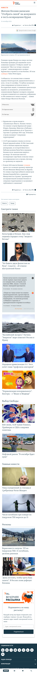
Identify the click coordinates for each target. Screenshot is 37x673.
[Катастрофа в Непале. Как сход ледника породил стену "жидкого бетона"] (18, 222)
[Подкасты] (32, 650)
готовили (26, 165)
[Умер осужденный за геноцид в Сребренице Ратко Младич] (18, 476)
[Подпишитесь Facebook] (7, 650)
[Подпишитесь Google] (2, 650)
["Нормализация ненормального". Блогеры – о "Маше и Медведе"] (18, 380)
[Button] (16, 25)
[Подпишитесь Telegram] (19, 650)
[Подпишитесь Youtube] (15, 650)
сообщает (4, 74)
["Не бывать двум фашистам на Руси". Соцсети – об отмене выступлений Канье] (18, 252)
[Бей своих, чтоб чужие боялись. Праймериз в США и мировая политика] (18, 413)
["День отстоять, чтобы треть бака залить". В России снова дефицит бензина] (18, 566)
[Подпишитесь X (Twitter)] (11, 650)
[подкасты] (14, 671)
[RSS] (27, 650)
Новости (4, 8)
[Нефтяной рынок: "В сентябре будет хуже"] (18, 443)
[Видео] (23, 671)
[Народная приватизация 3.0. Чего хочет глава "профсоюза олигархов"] (18, 353)
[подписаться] (2, 654)
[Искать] (31, 671)
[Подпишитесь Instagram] (23, 650)
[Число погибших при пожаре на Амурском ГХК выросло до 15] (18, 503)
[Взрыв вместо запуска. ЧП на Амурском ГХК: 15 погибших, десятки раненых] (18, 537)
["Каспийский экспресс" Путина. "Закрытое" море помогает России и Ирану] (18, 323)
